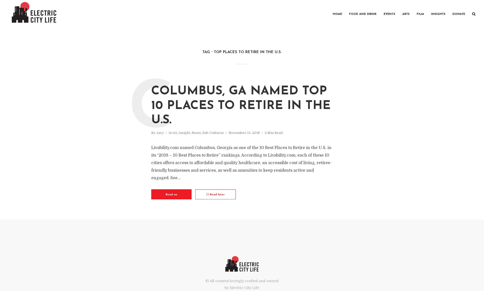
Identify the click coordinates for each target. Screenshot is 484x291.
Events (389, 14)
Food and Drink (363, 14)
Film (420, 14)
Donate (458, 14)
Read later (217, 194)
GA (175, 133)
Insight (184, 133)
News (196, 133)
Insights (438, 14)
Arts (406, 14)
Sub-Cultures (213, 133)
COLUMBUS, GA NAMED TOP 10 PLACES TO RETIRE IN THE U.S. (241, 105)
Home (337, 14)
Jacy (160, 133)
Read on (171, 194)
